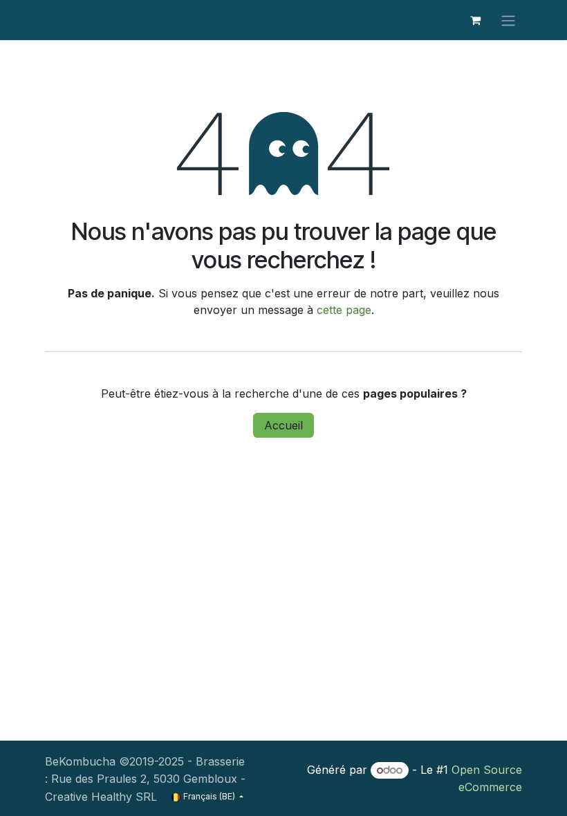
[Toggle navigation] (508, 20)
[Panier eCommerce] (475, 20)
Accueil (283, 425)
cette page (344, 310)
